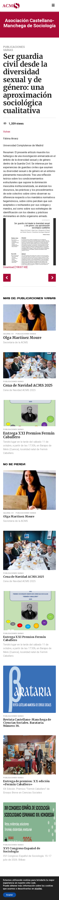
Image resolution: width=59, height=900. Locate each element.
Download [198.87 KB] (15, 267)
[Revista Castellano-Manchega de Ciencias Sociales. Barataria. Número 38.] (29, 689)
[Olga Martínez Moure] (29, 317)
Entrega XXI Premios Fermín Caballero (29, 435)
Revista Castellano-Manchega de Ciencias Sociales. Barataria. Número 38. (27, 723)
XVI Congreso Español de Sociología (21, 849)
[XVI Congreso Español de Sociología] (29, 821)
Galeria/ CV (8, 334)
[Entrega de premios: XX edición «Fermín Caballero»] (29, 754)
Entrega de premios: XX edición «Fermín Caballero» (26, 782)
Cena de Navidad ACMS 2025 (28, 385)
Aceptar (9, 895)
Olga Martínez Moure (22, 337)
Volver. (7, 131)
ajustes (38, 888)
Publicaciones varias (14, 48)
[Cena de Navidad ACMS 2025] (29, 365)
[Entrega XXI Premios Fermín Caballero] (29, 412)
